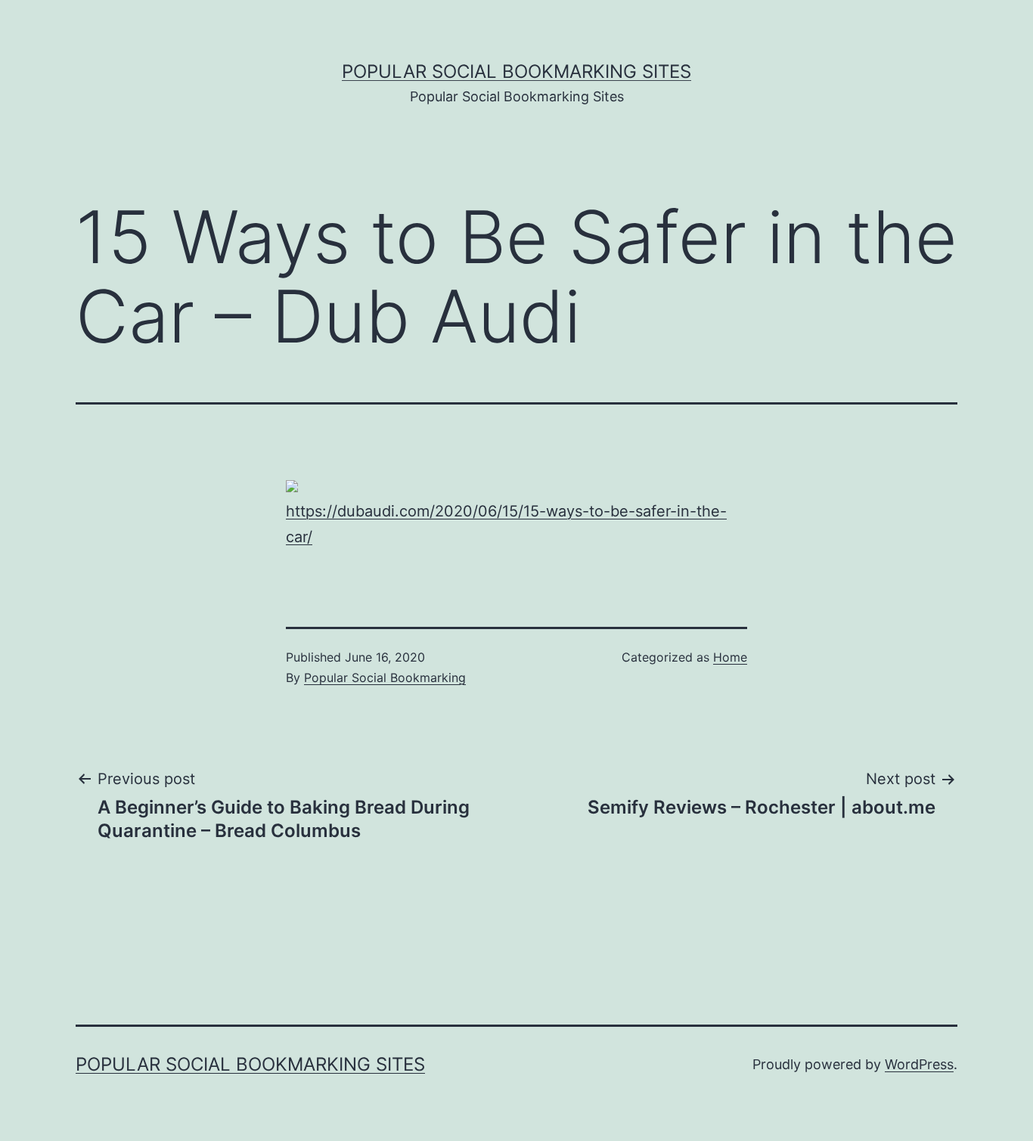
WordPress (919, 1064)
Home (730, 657)
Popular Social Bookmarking (385, 677)
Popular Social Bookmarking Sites (516, 71)
